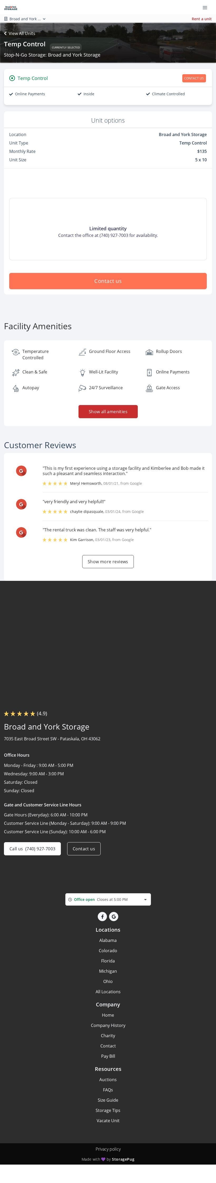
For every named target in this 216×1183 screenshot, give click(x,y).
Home (108, 1015)
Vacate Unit (108, 1121)
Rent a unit (202, 18)
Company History (108, 1025)
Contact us (108, 280)
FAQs (108, 1090)
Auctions (108, 1079)
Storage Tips (108, 1110)
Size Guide (108, 1100)
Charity (108, 1036)
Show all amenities (108, 412)
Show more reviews (108, 562)
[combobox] (108, 899)
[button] (102, 916)
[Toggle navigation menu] (207, 7)
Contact (108, 1046)
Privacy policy (108, 1149)
